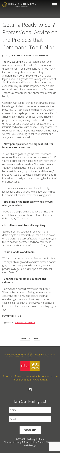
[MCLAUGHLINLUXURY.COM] (16, 355)
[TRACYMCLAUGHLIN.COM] (44, 355)
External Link (11, 316)
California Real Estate (25, 322)
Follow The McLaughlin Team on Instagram (30, 389)
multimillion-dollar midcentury (21, 75)
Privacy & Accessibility (25, 442)
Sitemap (8, 442)
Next (37, 338)
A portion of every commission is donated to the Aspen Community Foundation (30, 378)
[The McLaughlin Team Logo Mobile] (19, 4)
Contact (41, 442)
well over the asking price (36, 195)
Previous (25, 338)
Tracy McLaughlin (12, 61)
